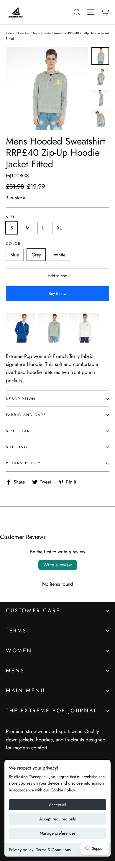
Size (11, 217)
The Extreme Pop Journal (51, 710)
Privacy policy (21, 850)
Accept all (57, 805)
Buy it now (58, 293)
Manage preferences (57, 833)
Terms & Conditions (53, 850)
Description (20, 398)
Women (19, 650)
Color (13, 244)
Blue (14, 254)
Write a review (57, 564)
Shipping (16, 446)
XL (59, 227)
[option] (47, 88)
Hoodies (23, 33)
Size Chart (19, 430)
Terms (16, 630)
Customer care (33, 610)
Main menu (25, 690)
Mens (15, 670)
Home (10, 33)
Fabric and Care (26, 414)
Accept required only (57, 819)
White (59, 254)
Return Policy (23, 462)
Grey (36, 254)
